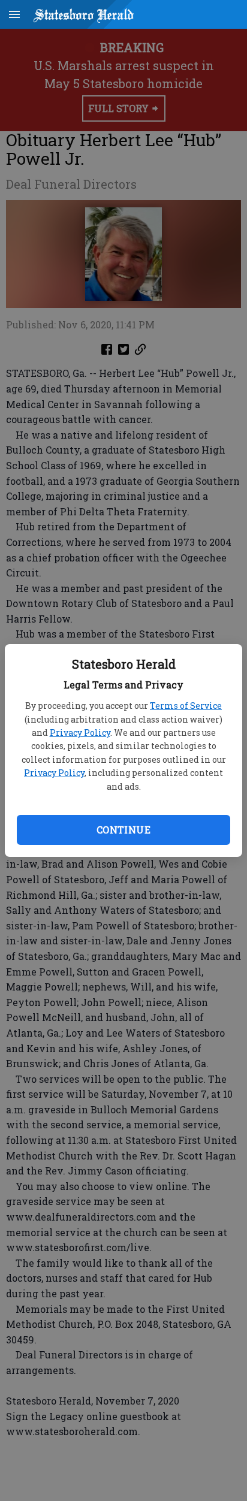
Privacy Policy (80, 732)
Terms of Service (186, 705)
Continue (123, 829)
